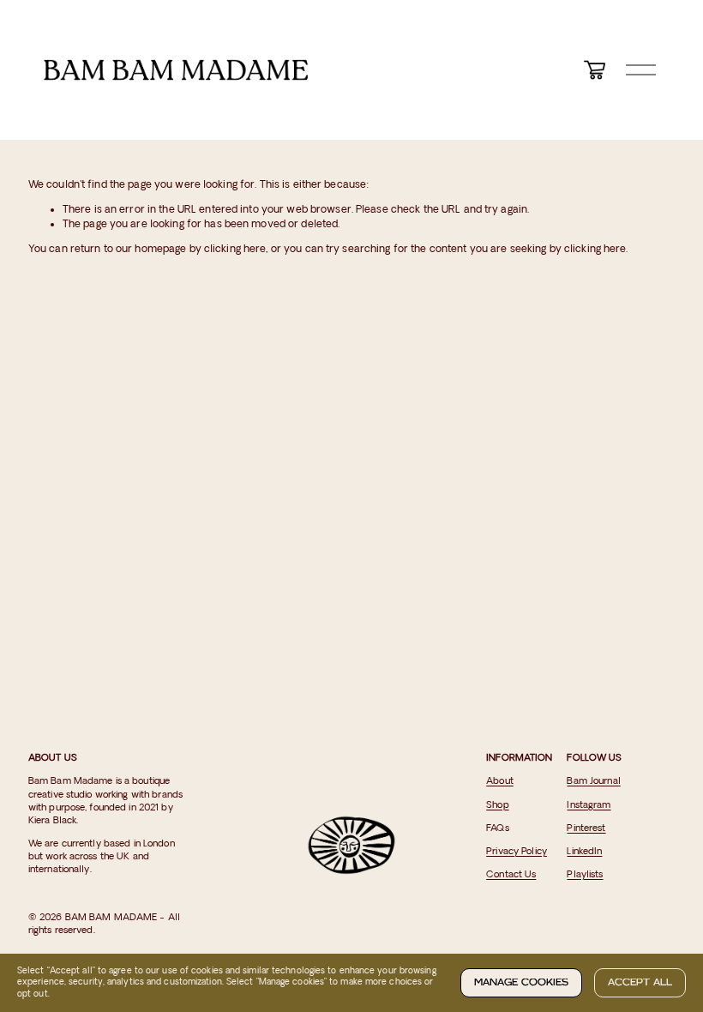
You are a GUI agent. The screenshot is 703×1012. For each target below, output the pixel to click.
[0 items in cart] (594, 70)
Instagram (588, 805)
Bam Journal (593, 781)
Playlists (585, 875)
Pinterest (586, 828)
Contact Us (511, 875)
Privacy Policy (516, 852)
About (500, 781)
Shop (497, 805)
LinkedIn (584, 852)
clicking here (235, 249)
